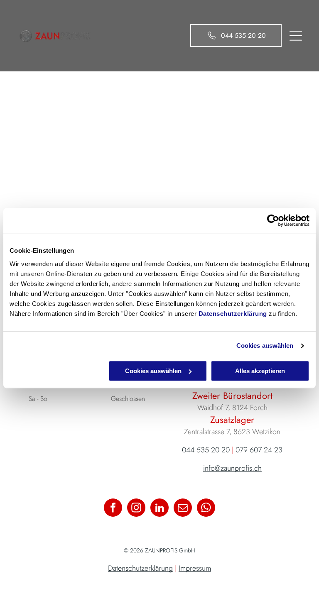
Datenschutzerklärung (233, 313)
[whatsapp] (206, 508)
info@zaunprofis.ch (232, 468)
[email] (183, 508)
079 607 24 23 (259, 450)
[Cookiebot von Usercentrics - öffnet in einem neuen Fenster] (273, 220)
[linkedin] (159, 508)
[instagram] (136, 508)
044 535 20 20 (206, 450)
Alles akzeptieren (260, 370)
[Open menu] (296, 35)
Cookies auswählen (265, 345)
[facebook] (113, 508)
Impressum (195, 568)
